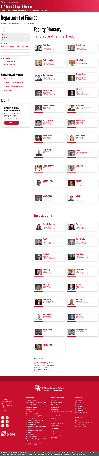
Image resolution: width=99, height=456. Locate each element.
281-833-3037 (48, 272)
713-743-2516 (48, 199)
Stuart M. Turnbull (48, 180)
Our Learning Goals (80, 408)
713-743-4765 (81, 227)
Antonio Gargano (48, 75)
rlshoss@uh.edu (82, 319)
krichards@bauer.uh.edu (50, 319)
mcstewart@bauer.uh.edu (50, 334)
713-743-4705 (48, 287)
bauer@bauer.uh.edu (7, 411)
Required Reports (29, 454)
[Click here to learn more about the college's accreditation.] (8, 433)
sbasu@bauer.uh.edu (82, 228)
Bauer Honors (54, 414)
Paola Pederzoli (80, 135)
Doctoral (28, 447)
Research (4, 40)
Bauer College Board (81, 413)
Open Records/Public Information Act (8, 454)
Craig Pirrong (47, 149)
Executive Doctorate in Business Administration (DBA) (34, 444)
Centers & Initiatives (34, 10)
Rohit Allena (46, 45)
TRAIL (60, 452)
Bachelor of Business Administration (36, 402)
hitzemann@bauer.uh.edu (50, 94)
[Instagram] (2, 421)
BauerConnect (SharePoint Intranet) (85, 422)
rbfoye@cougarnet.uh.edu (83, 257)
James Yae (79, 180)
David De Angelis (48, 60)
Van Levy (78, 284)
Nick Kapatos (80, 269)
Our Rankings (79, 411)
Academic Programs (12, 10)
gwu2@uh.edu (81, 200)
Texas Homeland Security (53, 452)
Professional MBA (30, 410)
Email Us (11, 123)
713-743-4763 (81, 169)
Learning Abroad (55, 416)
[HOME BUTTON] (2, 23)
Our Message (78, 400)
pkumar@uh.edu (82, 109)
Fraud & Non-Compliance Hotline (76, 452)
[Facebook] (2, 417)
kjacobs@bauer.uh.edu (83, 94)
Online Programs (30, 441)
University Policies (82, 454)
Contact (49, 2)
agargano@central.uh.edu (50, 79)
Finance (14, 23)
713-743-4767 (81, 138)
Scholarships (54, 410)
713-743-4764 (48, 123)
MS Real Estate (30, 435)
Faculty (20, 23)
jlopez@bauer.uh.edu (49, 303)
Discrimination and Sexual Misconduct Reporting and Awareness (65, 454)
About (3, 10)
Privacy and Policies (56, 435)
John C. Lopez (47, 299)
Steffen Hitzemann (48, 90)
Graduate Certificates (8, 54)
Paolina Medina (47, 135)
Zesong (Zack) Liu (48, 120)
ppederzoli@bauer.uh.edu (83, 140)
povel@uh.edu (81, 155)
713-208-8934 (48, 302)
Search (96, 1)
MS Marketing (29, 432)
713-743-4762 (81, 78)
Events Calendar (38, 2)
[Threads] (7, 425)
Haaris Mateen (80, 120)
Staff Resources (79, 424)
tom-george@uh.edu (82, 79)
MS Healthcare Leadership (33, 422)
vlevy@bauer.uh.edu (82, 288)
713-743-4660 (48, 242)
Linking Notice (86, 452)
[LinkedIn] (7, 417)
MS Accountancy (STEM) (32, 414)
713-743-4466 (48, 154)
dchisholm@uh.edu (82, 243)
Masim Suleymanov (81, 329)
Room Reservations (80, 426)
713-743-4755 (48, 48)
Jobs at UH (54, 437)
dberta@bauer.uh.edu (50, 243)
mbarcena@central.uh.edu (50, 228)
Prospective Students (31, 400)
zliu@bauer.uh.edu (49, 124)
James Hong (46, 269)
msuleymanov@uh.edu (83, 334)
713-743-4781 (81, 184)
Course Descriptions (8, 51)
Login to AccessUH (61, 2)
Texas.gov (45, 452)
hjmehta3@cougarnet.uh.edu (84, 302)
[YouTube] (2, 425)
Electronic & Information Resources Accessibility (42, 454)
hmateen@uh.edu (82, 124)
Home (2, 28)
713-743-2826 (81, 93)
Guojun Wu (79, 196)
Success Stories (55, 418)
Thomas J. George (81, 74)
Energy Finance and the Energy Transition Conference (15, 47)
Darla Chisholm (80, 239)
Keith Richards (47, 314)
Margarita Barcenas (49, 224)
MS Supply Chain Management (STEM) (36, 439)
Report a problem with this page (35, 452)
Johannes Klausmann (49, 105)
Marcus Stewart (47, 329)
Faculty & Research (23, 10)
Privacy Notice (93, 452)
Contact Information (8, 64)
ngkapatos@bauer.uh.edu (83, 273)
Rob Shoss (79, 314)
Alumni (77, 415)
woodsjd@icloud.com (50, 349)
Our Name (78, 402)
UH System (54, 431)
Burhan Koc (46, 284)
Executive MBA (30, 412)
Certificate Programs (56, 402)
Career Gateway (55, 425)
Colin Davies (46, 254)
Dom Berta (46, 239)
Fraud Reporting (65, 452)
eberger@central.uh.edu (83, 49)
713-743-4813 (81, 199)
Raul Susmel (79, 165)
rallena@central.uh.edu (50, 49)
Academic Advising (31, 404)
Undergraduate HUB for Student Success (62, 412)
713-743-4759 (81, 153)
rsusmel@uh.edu (82, 170)
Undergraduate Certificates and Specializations (11, 57)
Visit (54, 2)
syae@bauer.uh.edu (82, 185)
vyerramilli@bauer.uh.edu (50, 200)
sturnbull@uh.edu (49, 185)
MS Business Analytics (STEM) (34, 416)
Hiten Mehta (79, 299)
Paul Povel (79, 150)
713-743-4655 (81, 242)
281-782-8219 (48, 348)
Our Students (79, 406)
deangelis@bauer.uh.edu (50, 64)
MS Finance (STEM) (31, 418)
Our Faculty (78, 404)
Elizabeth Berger (81, 45)
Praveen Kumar (80, 105)
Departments (7, 23)
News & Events (44, 10)
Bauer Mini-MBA (55, 400)
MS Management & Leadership (34, 430)
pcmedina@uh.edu (49, 140)
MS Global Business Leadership (34, 420)
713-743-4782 (48, 169)
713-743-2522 (48, 317)
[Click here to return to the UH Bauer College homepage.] (49, 388)
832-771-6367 (81, 317)
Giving (44, 2)
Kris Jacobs (79, 89)
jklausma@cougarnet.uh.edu (51, 109)
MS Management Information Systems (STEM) (36, 427)
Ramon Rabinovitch (48, 165)
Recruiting (4, 37)
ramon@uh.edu (48, 170)
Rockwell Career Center (57, 423)
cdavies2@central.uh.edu (50, 258)
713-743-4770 (81, 108)
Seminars (4, 43)
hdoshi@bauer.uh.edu (83, 63)
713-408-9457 (81, 287)
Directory (4, 34)
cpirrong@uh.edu (49, 155)
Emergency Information (57, 433)
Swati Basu (79, 224)
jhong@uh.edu (48, 273)
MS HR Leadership (31, 424)
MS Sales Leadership (31, 437)
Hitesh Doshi (79, 60)
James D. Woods (47, 344)
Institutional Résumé (21, 454)
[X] (7, 421)
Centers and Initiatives (8, 61)
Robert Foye (79, 254)
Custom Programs (55, 404)
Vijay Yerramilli (47, 196)
